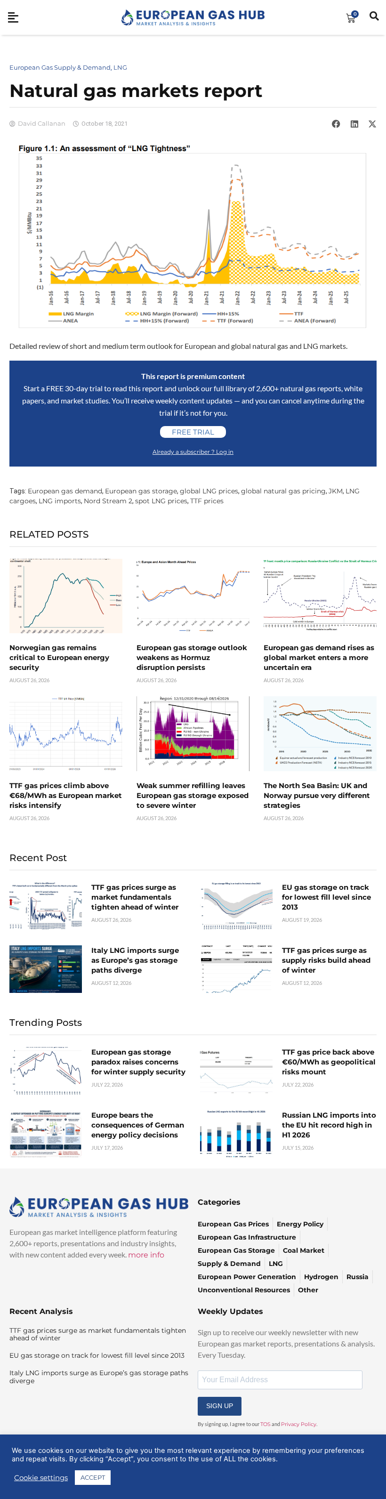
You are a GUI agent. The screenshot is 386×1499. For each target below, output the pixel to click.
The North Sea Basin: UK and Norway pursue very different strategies (317, 795)
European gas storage (141, 491)
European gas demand (65, 491)
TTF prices (207, 501)
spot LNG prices (161, 501)
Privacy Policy (298, 1424)
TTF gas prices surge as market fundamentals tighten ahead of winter (134, 897)
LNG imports (60, 501)
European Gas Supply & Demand (60, 67)
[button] (336, 124)
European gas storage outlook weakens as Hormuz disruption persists (192, 657)
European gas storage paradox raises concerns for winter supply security (138, 1062)
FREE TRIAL (193, 431)
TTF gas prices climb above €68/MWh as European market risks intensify (65, 795)
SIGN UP (219, 1406)
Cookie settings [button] (41, 1478)
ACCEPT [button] (92, 1477)
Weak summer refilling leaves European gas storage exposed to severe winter (193, 795)
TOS (265, 1424)
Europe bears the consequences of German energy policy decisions (137, 1125)
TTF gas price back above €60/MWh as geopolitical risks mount (329, 1062)
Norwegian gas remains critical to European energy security (59, 657)
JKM (336, 491)
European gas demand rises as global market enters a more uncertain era (319, 657)
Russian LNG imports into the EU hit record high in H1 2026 (329, 1125)
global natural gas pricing (283, 491)
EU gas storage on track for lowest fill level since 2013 (326, 897)
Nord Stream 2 (108, 501)
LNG (120, 67)
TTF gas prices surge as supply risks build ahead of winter (326, 960)
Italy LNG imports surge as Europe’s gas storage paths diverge (135, 960)
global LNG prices (209, 491)
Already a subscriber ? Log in (193, 451)
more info (146, 1254)
